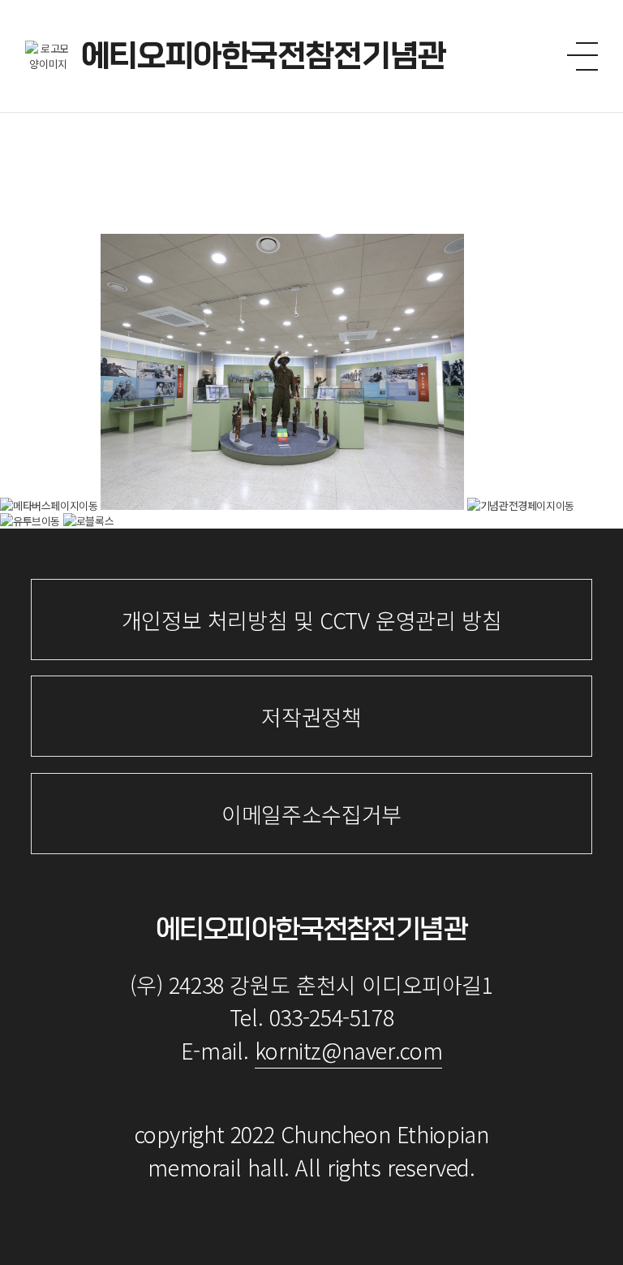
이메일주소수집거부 (311, 814)
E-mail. (311, 1050)
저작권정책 (311, 716)
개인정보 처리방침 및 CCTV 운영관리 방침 (312, 620)
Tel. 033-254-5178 (311, 1017)
